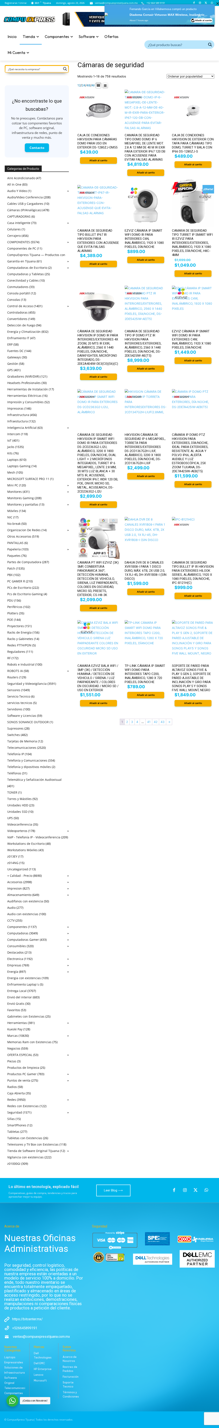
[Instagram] (200, 3)
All (93, 85)
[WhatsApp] (211, 3)
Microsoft (40, 1380)
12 (79, 85)
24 (83, 85)
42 (155, 722)
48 (88, 85)
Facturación (70, 1376)
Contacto (37, 147)
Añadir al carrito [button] (98, 160)
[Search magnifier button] (210, 45)
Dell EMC (39, 1363)
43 (162, 722)
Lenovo (38, 1374)
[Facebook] (194, 3)
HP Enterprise (43, 1369)
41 (149, 722)
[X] (205, 3)
